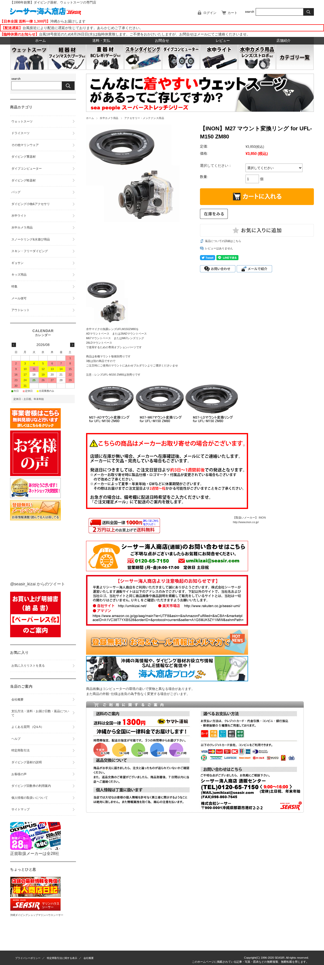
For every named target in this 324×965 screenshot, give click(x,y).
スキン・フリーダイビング (29, 251)
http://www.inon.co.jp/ (246, 522)
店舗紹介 (283, 41)
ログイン (209, 13)
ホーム (40, 41)
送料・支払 (101, 41)
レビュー (223, 41)
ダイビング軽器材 (23, 180)
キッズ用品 (19, 274)
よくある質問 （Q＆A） (27, 727)
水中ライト (19, 215)
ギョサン (17, 263)
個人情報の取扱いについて (29, 797)
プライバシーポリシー (27, 958)
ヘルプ (16, 739)
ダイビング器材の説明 (26, 762)
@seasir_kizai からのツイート (37, 584)
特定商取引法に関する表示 (62, 958)
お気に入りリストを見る (28, 665)
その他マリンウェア (25, 145)
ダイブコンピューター (26, 168)
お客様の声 (19, 774)
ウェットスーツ (22, 121)
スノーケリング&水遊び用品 (30, 239)
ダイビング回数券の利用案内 (31, 786)
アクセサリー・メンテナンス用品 (144, 118)
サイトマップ (20, 809)
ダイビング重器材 (23, 156)
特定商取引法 (20, 750)
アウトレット (20, 310)
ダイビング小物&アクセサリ (30, 204)
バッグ (16, 192)
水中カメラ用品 (109, 118)
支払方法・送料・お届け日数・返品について (40, 713)
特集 (14, 286)
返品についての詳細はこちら (223, 240)
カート (232, 13)
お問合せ (162, 41)
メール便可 (19, 298)
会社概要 (17, 699)
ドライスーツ (20, 133)
